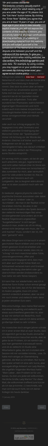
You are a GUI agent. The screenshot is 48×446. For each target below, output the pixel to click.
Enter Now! (30, 77)
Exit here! (40, 77)
